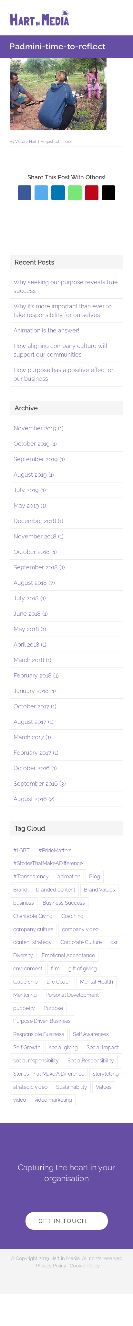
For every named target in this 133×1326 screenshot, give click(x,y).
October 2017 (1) (35, 706)
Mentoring (25, 995)
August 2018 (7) (34, 582)
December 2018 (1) (38, 521)
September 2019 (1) (39, 459)
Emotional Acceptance (68, 955)
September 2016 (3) (40, 783)
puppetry (24, 1008)
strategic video (30, 1087)
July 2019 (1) (30, 490)
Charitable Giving (33, 916)
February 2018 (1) (36, 675)
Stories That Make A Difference (48, 1074)
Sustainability (71, 1087)
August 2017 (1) (34, 721)
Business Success (64, 903)
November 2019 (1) (39, 428)
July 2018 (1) (30, 598)
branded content (55, 890)
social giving (63, 1047)
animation (68, 876)
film (55, 969)
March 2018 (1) (32, 660)
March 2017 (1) (32, 737)
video (19, 1100)
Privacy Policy (51, 1266)
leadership (25, 982)
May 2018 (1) (30, 629)
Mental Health (96, 982)
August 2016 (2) (34, 799)
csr (114, 942)
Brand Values (99, 890)
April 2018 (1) (30, 644)
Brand (20, 890)
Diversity (23, 955)
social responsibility (36, 1061)
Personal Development (72, 995)
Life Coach (58, 982)
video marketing (53, 1100)
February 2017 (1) (36, 752)
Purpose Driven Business (42, 1021)
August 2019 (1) (34, 474)
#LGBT (21, 850)
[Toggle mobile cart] (109, 19)
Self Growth (26, 1047)
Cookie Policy (85, 1266)
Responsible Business (38, 1034)
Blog (94, 876)
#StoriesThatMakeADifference (48, 863)
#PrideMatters (55, 850)
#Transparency (31, 876)
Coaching (72, 916)
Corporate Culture (81, 942)
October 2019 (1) (35, 443)
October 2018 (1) (35, 551)
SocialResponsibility (90, 1061)
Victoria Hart (25, 141)
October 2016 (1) (35, 768)
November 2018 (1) (39, 536)
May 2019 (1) (30, 505)
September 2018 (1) (39, 567)
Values (104, 1087)
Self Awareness (91, 1034)
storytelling (106, 1074)
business (23, 903)
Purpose (53, 1008)
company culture (33, 929)
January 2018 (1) (35, 690)
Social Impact (103, 1047)
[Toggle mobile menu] (120, 19)
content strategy (32, 942)
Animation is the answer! (46, 330)
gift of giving (82, 969)
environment (27, 969)
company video (80, 929)
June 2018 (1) (31, 613)
